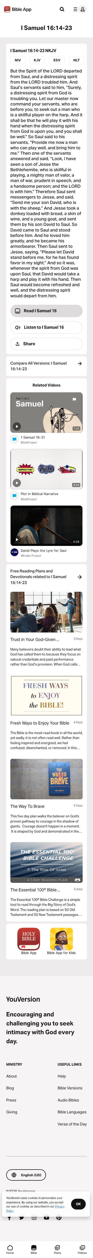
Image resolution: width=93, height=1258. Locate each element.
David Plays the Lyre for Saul (48, 550)
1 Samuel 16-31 (37, 437)
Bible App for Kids (61, 953)
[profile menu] (79, 9)
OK (78, 1204)
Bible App (28, 953)
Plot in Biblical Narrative (44, 493)
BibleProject (29, 442)
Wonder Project (31, 555)
